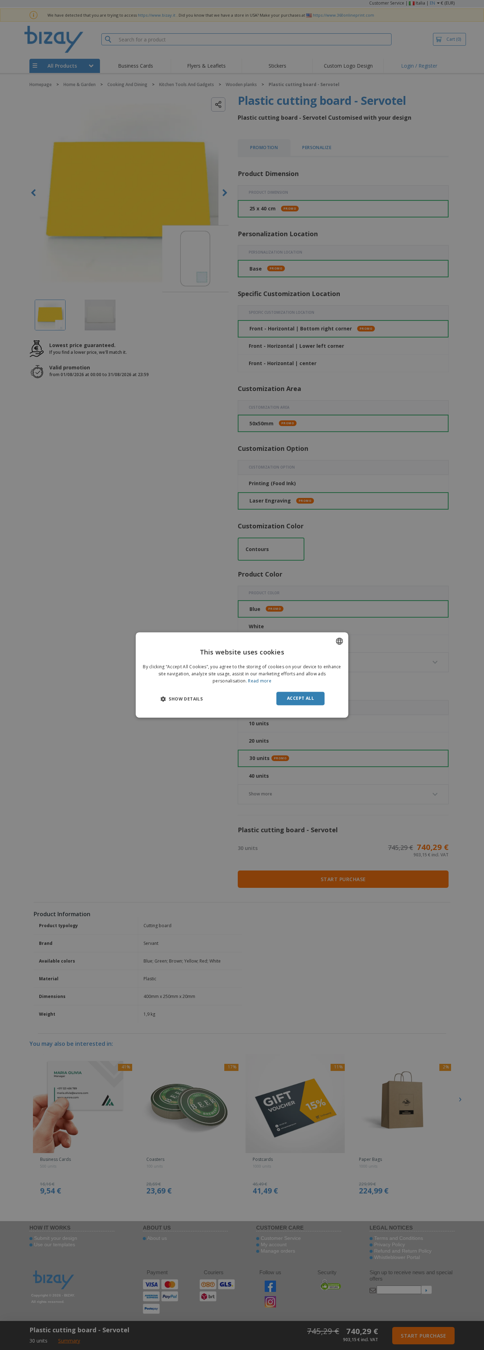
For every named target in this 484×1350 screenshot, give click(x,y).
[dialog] (242, 674)
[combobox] (339, 641)
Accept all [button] (300, 698)
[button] (181, 699)
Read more (259, 681)
